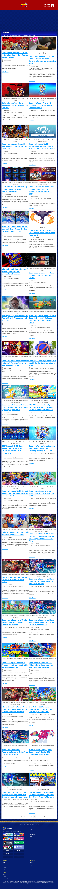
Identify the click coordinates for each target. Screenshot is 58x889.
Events (5, 112)
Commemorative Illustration (36, 239)
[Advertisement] (29, 20)
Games (5, 62)
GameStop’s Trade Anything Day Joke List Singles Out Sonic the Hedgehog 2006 (42, 363)
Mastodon (7, 853)
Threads (18, 850)
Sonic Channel (33, 760)
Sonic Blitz (47, 110)
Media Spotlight (33, 865)
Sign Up (48, 6)
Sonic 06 (48, 239)
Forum (4, 862)
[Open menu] (4, 5)
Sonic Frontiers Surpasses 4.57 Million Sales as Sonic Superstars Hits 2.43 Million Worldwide (41, 665)
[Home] (4, 35)
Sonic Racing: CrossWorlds (49, 153)
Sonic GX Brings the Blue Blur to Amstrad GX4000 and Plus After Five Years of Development (15, 665)
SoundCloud (8, 856)
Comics (31, 832)
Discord (4, 864)
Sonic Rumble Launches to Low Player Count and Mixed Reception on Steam (41, 493)
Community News (6, 865)
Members (4, 867)
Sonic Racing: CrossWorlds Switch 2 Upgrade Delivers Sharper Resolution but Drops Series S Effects (15, 229)
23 (50, 816)
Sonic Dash (37, 672)
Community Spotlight (35, 68)
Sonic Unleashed (16, 325)
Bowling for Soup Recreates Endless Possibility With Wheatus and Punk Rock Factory (15, 318)
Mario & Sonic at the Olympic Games (14, 539)
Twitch (18, 856)
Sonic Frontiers (37, 282)
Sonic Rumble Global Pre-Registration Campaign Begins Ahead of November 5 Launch (15, 752)
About (4, 874)
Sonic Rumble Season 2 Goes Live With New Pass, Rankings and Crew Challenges (14, 146)
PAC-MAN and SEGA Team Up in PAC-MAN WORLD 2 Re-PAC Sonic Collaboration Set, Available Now (41, 407)
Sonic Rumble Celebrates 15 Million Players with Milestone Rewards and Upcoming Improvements (15, 407)
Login (45, 6)
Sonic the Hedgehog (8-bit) (22, 672)
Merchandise (46, 68)
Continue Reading (5, 71)
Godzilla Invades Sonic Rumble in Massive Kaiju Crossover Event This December (15, 105)
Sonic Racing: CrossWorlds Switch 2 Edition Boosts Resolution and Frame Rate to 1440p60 (15, 493)
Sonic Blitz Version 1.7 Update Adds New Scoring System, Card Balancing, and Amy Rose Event (42, 448)
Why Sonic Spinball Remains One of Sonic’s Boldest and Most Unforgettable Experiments (15, 271)
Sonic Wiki (32, 862)
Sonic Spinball (16, 278)
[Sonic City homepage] (24, 5)
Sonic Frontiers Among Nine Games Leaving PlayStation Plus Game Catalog (42, 275)
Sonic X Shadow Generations (37, 69)
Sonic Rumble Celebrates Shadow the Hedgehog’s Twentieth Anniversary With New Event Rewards (15, 363)
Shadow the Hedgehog (15, 370)
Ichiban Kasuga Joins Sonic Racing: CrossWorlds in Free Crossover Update (15, 579)
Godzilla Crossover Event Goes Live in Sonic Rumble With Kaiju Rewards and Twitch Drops (15, 55)
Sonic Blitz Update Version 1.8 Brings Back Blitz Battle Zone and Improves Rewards (41, 105)
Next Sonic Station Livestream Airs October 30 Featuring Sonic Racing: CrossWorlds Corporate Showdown (41, 794)
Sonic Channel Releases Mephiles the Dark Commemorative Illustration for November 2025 (42, 232)
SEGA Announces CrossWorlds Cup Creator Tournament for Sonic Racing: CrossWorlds (14, 189)
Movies (31, 830)
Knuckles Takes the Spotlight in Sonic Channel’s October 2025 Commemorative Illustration (40, 752)
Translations (41, 241)
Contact (4, 876)
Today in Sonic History (34, 864)
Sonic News (9, 62)
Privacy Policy (5, 878)
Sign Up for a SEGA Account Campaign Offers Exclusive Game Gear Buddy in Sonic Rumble (41, 709)
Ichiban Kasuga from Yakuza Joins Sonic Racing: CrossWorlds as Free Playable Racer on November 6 (14, 709)
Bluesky (7, 850)
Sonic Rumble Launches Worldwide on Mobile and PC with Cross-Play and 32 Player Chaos (41, 581)
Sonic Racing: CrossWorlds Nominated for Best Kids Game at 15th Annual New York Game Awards (42, 146)
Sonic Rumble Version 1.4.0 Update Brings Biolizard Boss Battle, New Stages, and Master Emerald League (15, 794)
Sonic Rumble (15, 62)
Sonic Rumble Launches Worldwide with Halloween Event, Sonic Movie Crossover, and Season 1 (41, 622)
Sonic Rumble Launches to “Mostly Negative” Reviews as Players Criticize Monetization (14, 622)
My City (4, 869)
